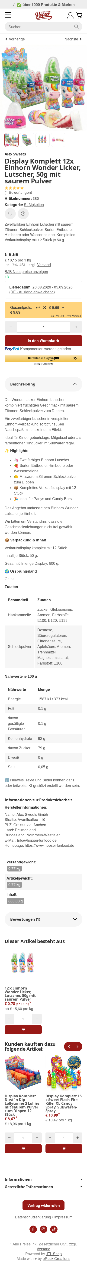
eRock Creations (56, 1258)
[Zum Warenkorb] (79, 15)
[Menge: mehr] (76, 327)
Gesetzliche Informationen (29, 1187)
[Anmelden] (70, 15)
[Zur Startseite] (43, 15)
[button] (11, 140)
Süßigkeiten (34, 204)
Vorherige (17, 39)
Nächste (71, 39)
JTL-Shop (54, 1253)
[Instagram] (43, 1229)
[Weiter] (77, 1046)
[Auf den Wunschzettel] (10, 213)
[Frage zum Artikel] (23, 213)
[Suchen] (76, 26)
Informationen (18, 1179)
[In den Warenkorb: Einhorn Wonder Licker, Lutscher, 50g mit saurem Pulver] (23, 1029)
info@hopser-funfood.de (37, 840)
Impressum (63, 1217)
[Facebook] (33, 1229)
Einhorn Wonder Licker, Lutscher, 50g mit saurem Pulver (20, 993)
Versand (44, 264)
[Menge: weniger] (11, 327)
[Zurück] (68, 1046)
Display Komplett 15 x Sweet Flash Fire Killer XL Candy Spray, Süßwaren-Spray (63, 1103)
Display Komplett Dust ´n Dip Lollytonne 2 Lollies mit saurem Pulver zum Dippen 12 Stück (22, 1105)
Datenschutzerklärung (33, 1217)
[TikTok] (54, 1229)
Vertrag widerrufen (43, 1205)
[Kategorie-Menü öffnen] (8, 15)
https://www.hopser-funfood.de (49, 845)
